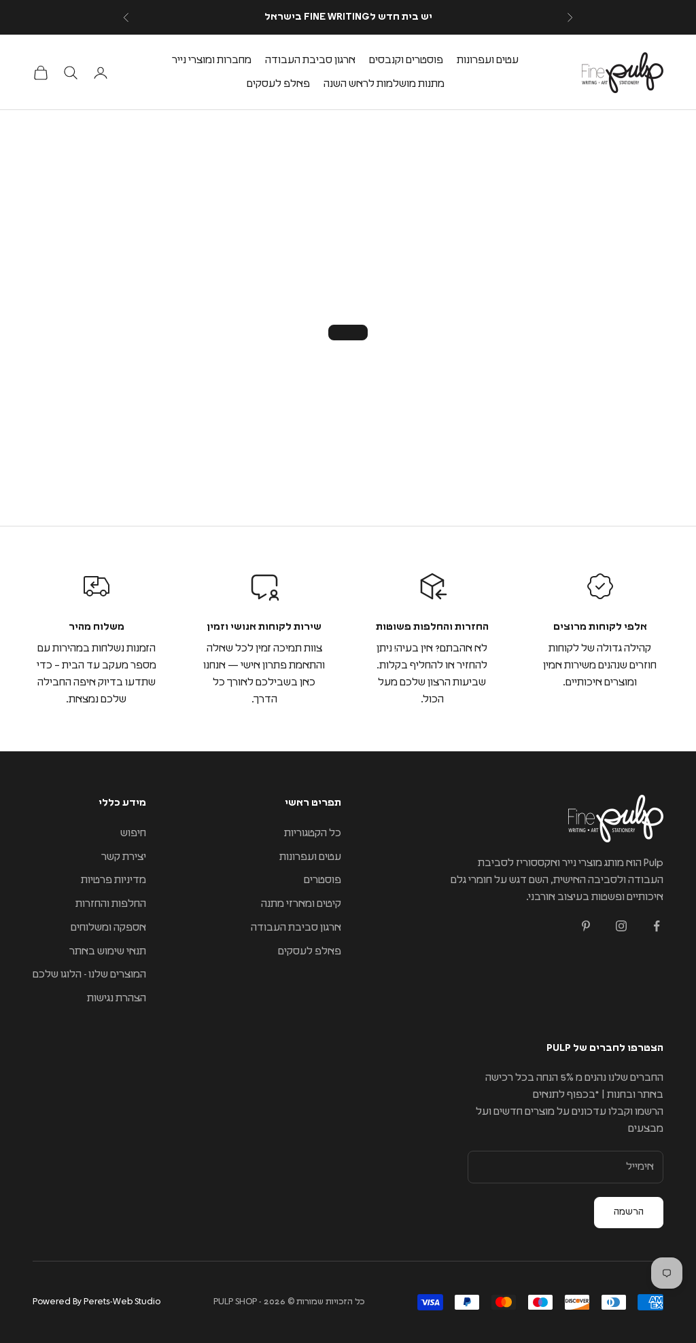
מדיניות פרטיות (113, 880)
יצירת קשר (123, 857)
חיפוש (133, 833)
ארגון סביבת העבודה (310, 60)
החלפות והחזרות (110, 904)
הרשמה (629, 1212)
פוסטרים (322, 880)
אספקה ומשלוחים (108, 928)
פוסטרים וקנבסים (406, 60)
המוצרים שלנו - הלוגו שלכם (89, 974)
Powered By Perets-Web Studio (96, 1301)
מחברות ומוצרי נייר (211, 60)
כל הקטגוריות (312, 833)
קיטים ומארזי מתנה (301, 904)
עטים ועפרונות (488, 60)
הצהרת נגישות (116, 998)
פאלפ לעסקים (278, 84)
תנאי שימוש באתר (107, 951)
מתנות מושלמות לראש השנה (384, 84)
